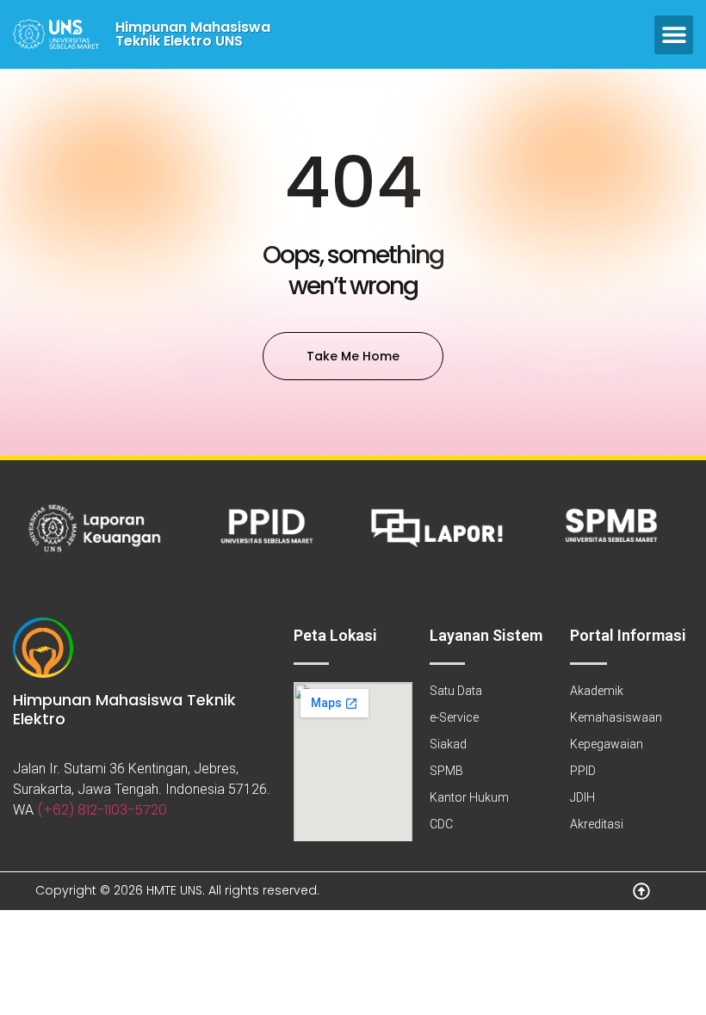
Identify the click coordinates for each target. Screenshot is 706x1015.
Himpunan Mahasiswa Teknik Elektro (124, 709)
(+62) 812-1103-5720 (102, 810)
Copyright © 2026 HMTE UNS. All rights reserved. (177, 890)
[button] (673, 34)
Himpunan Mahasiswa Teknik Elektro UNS (192, 34)
